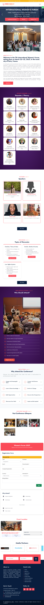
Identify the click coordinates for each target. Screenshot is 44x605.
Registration (27, 573)
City (23, 468)
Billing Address (5, 478)
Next (39, 485)
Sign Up (36, 559)
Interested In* (25, 473)
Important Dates (28, 581)
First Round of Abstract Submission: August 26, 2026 (10, 0)
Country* (4, 473)
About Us (26, 571)
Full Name (24, 459)
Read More (8, 83)
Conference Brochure (12, 19)
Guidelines (27, 574)
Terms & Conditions (29, 578)
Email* (3, 464)
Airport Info (32, 532)
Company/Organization (7, 468)
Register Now (33, 19)
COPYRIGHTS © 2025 (9, 601)
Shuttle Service (32, 534)
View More (22, 228)
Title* (3, 459)
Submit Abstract (12, 258)
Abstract (23, 19)
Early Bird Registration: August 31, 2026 (36, 0)
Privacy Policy (27, 576)
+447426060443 (8, 596)
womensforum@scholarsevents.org (12, 595)
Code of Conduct (28, 579)
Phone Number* (25, 464)
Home (26, 569)
